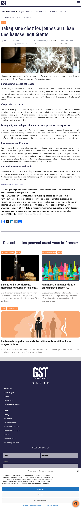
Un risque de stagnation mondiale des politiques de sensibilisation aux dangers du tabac (37, 343)
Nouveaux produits (8, 252)
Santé (3, 23)
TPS (3, 11)
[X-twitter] (36, 382)
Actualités (11, 11)
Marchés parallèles (11, 443)
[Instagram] (40, 382)
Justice (6, 435)
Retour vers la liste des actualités (16, 17)
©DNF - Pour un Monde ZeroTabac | (34, 214)
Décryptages (9, 393)
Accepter (40, 489)
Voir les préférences (40, 501)
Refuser (40, 495)
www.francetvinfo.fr (9, 208)
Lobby (6, 415)
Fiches (6, 397)
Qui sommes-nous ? (12, 405)
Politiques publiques (49, 252)
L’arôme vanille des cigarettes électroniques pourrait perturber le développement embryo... (18, 286)
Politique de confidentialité (50, 505)
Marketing (8, 419)
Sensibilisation (12, 309)
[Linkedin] (44, 382)
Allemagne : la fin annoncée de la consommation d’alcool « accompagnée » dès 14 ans (58, 286)
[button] (78, 471)
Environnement (10, 423)
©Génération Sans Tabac (12, 184)
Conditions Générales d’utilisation (32, 505)
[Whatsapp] (47, 382)
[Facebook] (33, 382)
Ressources (8, 401)
